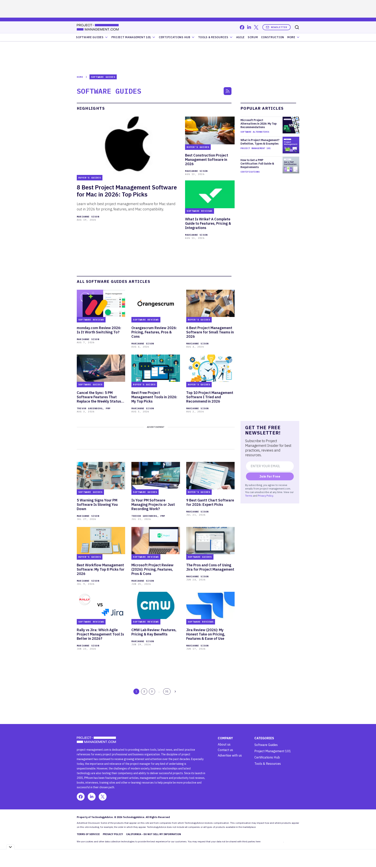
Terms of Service (88, 834)
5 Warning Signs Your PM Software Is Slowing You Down (97, 504)
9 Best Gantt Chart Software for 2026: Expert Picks (210, 502)
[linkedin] (249, 27)
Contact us (225, 749)
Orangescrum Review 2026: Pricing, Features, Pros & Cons (154, 332)
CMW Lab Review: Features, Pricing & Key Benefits (153, 632)
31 (166, 691)
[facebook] (242, 27)
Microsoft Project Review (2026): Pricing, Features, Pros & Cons (152, 569)
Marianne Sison (88, 216)
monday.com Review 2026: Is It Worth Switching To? (99, 330)
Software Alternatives (254, 131)
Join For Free (269, 476)
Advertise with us (230, 755)
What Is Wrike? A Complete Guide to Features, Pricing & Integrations (208, 223)
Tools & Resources (213, 37)
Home (80, 76)
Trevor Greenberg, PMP (93, 408)
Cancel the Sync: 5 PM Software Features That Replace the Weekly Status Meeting (99, 397)
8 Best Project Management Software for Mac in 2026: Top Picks (127, 191)
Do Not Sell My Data (272, 841)
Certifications (250, 171)
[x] (256, 27)
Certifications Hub (267, 757)
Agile (240, 37)
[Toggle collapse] (10, 846)
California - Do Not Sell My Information (153, 834)
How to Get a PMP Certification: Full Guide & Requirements (257, 163)
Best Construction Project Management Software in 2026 (206, 159)
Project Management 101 (255, 148)
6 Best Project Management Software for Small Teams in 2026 (210, 332)
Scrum (253, 37)
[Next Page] (175, 691)
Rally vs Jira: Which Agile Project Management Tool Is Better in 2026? (100, 634)
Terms (248, 495)
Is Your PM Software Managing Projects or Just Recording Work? (153, 504)
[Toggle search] (297, 27)
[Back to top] (368, 855)
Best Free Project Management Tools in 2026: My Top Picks (154, 397)
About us (224, 744)
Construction (272, 37)
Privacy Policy (265, 495)
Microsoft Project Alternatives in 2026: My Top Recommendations (258, 123)
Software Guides (90, 37)
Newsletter (279, 27)
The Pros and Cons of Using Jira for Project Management (210, 567)
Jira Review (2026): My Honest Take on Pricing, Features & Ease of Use (205, 634)
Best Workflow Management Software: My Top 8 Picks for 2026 (100, 569)
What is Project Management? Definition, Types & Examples (259, 141)
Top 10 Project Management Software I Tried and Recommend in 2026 (209, 397)
